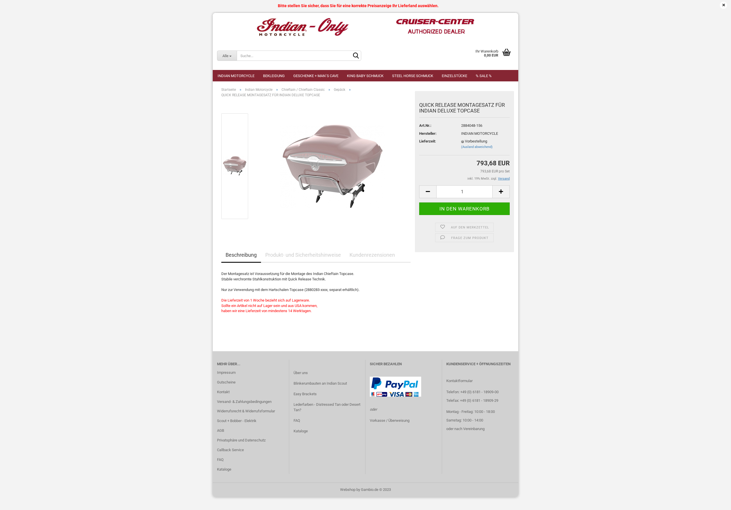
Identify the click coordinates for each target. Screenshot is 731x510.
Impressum (226, 372)
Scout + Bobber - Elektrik (236, 421)
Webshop (348, 489)
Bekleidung (274, 76)
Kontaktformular (459, 381)
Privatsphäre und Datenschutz (241, 440)
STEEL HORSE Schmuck (412, 76)
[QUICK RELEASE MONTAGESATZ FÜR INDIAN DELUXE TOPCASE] (332, 166)
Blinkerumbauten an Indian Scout (320, 383)
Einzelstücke (454, 76)
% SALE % (484, 76)
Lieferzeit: (427, 141)
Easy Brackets (305, 394)
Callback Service (230, 450)
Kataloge (224, 469)
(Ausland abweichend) (477, 147)
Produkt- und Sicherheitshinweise (303, 255)
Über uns (301, 373)
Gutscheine (226, 382)
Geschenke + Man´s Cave (315, 76)
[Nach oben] (715, 501)
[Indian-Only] (365, 27)
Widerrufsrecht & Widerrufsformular (246, 411)
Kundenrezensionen (372, 255)
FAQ (220, 459)
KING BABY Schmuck (365, 76)
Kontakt (223, 392)
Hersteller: (428, 133)
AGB (220, 430)
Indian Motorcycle (236, 76)
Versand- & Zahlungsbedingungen (244, 401)
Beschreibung (241, 255)
